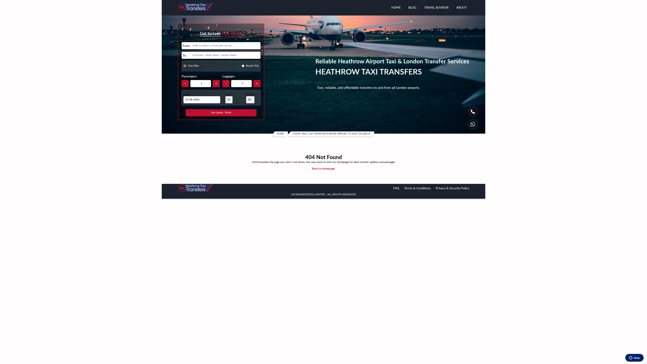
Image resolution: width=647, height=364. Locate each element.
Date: (186, 94)
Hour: (229, 94)
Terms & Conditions (417, 188)
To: (184, 55)
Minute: (250, 94)
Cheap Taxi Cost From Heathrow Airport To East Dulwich (331, 134)
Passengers (189, 76)
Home (396, 7)
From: (186, 46)
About (461, 7)
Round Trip (252, 65)
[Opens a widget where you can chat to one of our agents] (634, 358)
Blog (412, 7)
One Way (193, 65)
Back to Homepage (323, 168)
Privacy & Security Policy (452, 188)
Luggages (228, 76)
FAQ (396, 188)
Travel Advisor (436, 7)
